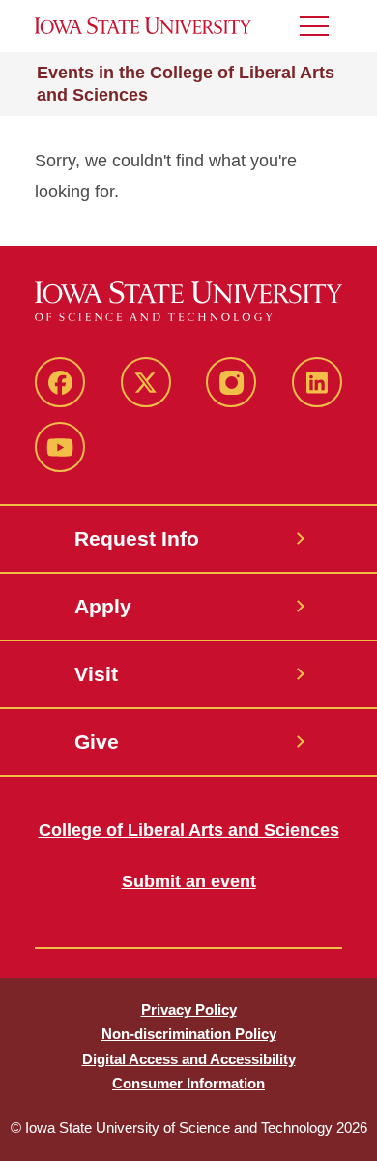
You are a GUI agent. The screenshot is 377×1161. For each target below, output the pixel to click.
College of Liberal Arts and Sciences (189, 830)
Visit (96, 674)
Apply (102, 606)
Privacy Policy (189, 1009)
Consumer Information (188, 1083)
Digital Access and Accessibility (189, 1059)
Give (96, 741)
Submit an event (189, 881)
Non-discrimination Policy (189, 1034)
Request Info (136, 538)
